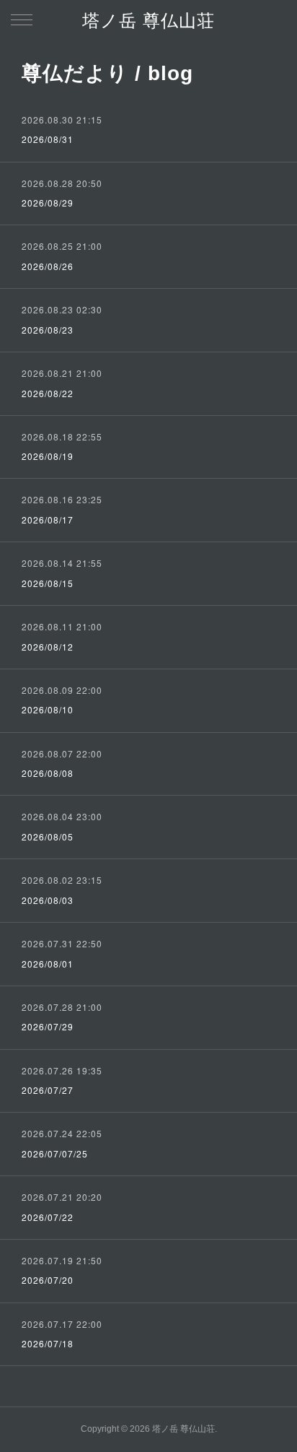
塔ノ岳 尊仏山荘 (148, 20)
